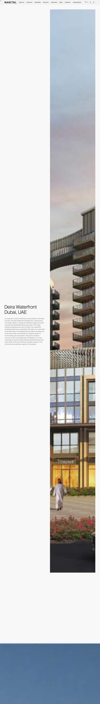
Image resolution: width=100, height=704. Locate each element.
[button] (21, 2)
